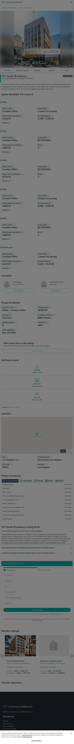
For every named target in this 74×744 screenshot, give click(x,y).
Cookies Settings (36, 740)
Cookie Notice (27, 737)
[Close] (71, 733)
